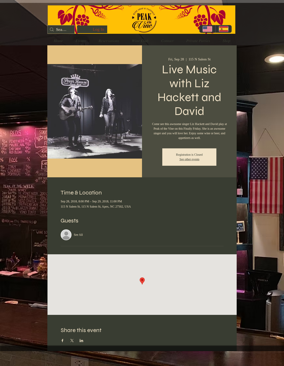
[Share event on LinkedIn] (81, 340)
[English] (207, 29)
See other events (189, 159)
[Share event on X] (72, 340)
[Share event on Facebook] (62, 340)
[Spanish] (223, 29)
